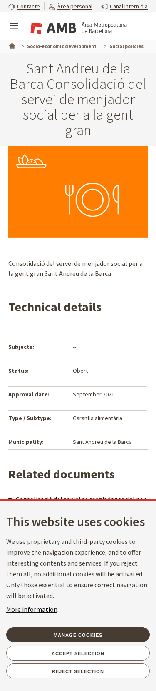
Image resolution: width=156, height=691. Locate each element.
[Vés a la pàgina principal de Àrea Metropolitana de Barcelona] (77, 26)
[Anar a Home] (11, 45)
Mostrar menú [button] (14, 18)
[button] (24, 6)
